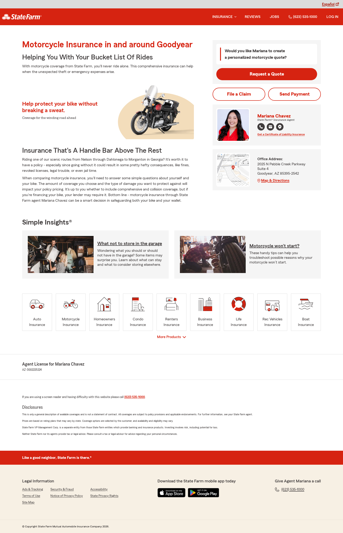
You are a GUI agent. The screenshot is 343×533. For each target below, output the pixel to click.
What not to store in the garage (129, 243)
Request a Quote (267, 74)
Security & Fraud (62, 489)
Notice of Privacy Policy (66, 496)
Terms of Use (31, 496)
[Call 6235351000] (261, 127)
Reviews (252, 17)
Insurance (222, 17)
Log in (332, 17)
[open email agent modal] (270, 127)
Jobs (274, 17)
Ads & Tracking (32, 489)
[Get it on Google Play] (203, 492)
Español (328, 4)
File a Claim (239, 94)
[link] (22, 16)
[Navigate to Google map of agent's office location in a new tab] (280, 127)
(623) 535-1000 (305, 17)
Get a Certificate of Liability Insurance (281, 134)
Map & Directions (275, 180)
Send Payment (295, 94)
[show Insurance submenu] (234, 16)
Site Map (28, 502)
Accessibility (99, 489)
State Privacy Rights (104, 496)
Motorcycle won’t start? (274, 246)
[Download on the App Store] (172, 492)
